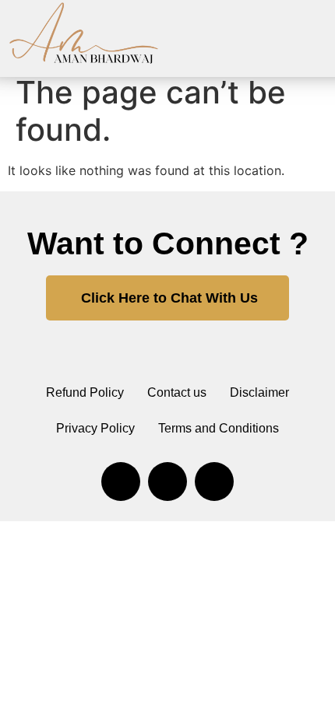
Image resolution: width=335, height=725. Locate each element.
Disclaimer (259, 392)
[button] (321, 34)
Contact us (176, 392)
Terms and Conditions (218, 428)
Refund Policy (85, 392)
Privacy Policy (95, 428)
